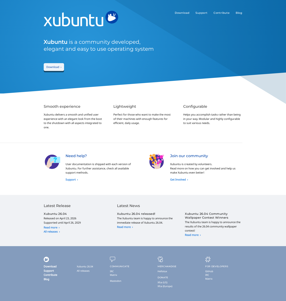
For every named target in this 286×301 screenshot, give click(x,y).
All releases (51, 231)
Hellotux (162, 271)
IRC (112, 271)
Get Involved (178, 179)
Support (201, 12)
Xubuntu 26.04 (85, 266)
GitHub (209, 271)
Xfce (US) (162, 282)
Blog (239, 12)
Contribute (222, 12)
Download (182, 12)
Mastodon (115, 280)
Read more (50, 227)
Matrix (113, 274)
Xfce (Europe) (165, 286)
